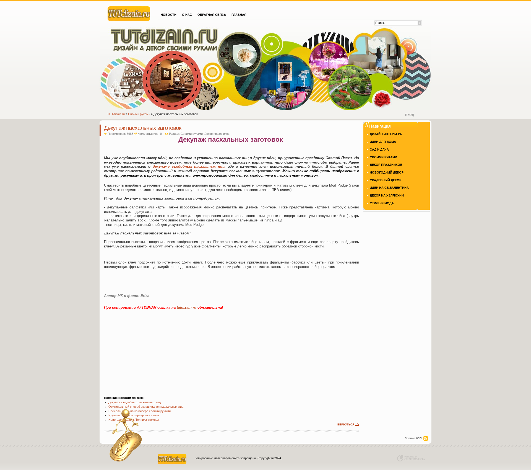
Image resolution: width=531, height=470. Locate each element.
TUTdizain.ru (116, 114)
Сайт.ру (129, 13)
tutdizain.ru (186, 307)
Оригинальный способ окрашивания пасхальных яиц (145, 406)
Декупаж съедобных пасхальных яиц (134, 402)
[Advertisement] (231, 350)
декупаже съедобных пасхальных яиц (188, 166)
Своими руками (139, 114)
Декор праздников (217, 133)
